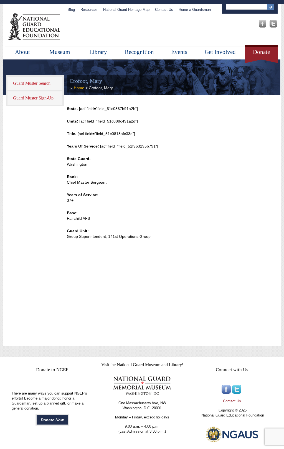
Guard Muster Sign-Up (33, 98)
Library (98, 52)
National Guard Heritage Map (126, 10)
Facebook (262, 24)
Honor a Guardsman (195, 10)
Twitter (273, 24)
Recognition (139, 52)
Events (179, 52)
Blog (71, 10)
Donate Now (52, 420)
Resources (89, 10)
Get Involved (220, 52)
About (22, 52)
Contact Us (164, 10)
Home (79, 88)
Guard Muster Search (31, 83)
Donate (261, 52)
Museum (59, 52)
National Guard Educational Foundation (34, 27)
